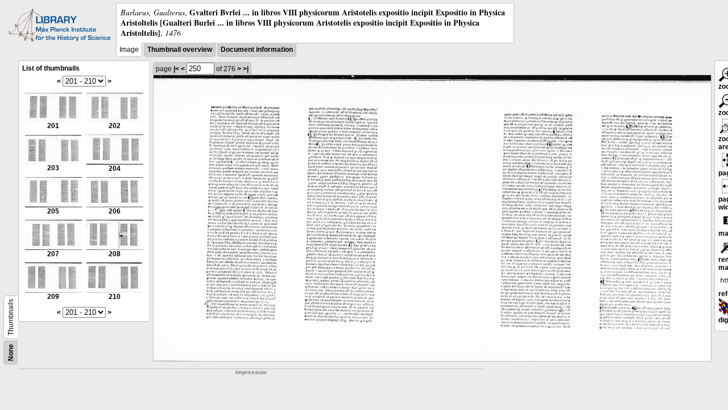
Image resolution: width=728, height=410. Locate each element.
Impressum (251, 372)
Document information (257, 50)
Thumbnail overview (179, 50)
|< (176, 69)
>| (246, 69)
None (11, 352)
